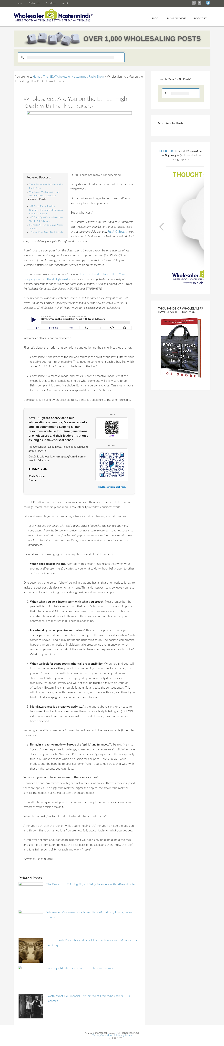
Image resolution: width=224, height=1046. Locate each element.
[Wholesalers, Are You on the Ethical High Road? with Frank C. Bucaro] (79, 140)
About (65, 3)
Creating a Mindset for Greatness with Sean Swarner (79, 968)
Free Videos (51, 3)
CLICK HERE (166, 151)
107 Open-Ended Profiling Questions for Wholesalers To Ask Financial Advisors (46, 210)
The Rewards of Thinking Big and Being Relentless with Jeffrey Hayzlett (91, 884)
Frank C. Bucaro (117, 231)
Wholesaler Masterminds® (53, 15)
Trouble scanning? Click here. (112, 487)
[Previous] (162, 226)
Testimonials (34, 3)
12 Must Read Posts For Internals (46, 232)
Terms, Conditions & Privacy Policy (112, 1035)
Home (19, 3)
